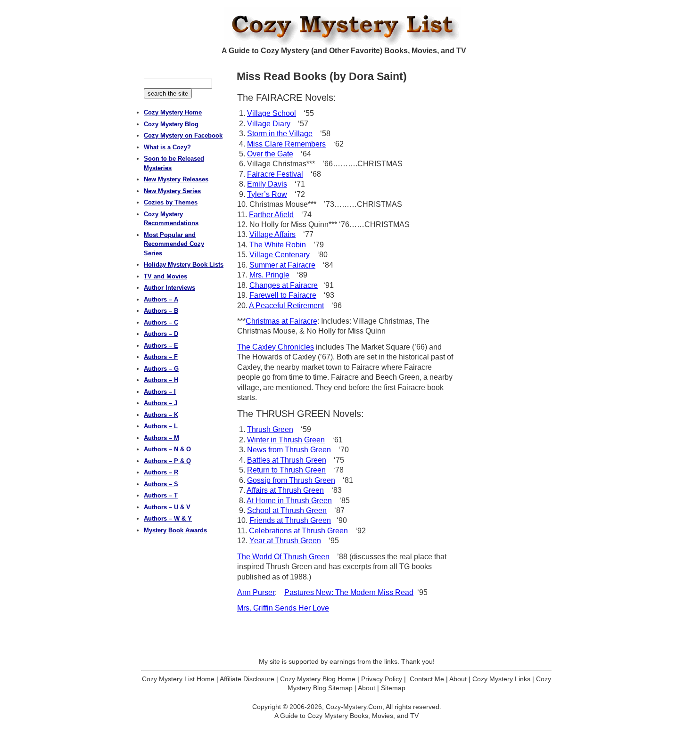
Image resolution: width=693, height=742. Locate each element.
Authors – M (161, 437)
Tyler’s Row (267, 194)
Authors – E (161, 345)
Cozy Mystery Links (501, 679)
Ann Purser (256, 592)
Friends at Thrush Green (290, 520)
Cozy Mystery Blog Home (317, 679)
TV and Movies (165, 276)
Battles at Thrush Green (286, 460)
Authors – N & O (167, 449)
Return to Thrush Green (286, 470)
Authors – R (161, 472)
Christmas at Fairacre (281, 321)
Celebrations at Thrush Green (298, 531)
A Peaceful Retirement (286, 306)
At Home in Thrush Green (289, 501)
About (458, 679)
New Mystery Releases (176, 179)
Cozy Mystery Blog (171, 124)
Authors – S (161, 484)
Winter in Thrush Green (286, 440)
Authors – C (161, 322)
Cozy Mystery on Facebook (183, 135)
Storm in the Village (280, 134)
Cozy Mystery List (346, 26)
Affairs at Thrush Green (285, 490)
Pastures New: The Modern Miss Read (348, 592)
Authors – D (161, 333)
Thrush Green (270, 429)
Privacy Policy (381, 679)
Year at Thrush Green (285, 541)
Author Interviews (169, 287)
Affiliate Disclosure (247, 679)
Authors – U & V (167, 507)
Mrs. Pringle (269, 275)
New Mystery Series (172, 191)
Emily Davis (267, 184)
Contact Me (427, 679)
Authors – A (161, 299)
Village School (271, 113)
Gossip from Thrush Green (291, 480)
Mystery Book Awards (175, 530)
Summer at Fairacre (282, 265)
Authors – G (161, 368)
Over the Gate (270, 154)
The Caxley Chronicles (275, 347)
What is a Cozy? (167, 147)
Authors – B (161, 310)
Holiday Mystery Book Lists (183, 264)
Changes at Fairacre (283, 285)
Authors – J (160, 403)
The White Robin (277, 245)
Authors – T (161, 495)
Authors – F (161, 356)
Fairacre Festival (275, 174)
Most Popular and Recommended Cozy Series (174, 244)
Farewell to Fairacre (282, 295)
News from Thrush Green (289, 450)
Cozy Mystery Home (173, 112)
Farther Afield (271, 215)
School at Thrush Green (287, 510)
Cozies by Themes (171, 202)
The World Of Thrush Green (283, 557)
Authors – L (161, 426)
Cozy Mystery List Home (178, 679)
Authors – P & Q (167, 461)
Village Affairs (272, 234)
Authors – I (160, 391)
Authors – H (161, 379)
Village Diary (268, 124)
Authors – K (161, 414)
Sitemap (393, 688)
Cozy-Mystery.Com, (355, 706)
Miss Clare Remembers (286, 144)
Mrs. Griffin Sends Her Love (283, 608)
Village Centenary (279, 255)
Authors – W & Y (168, 518)
